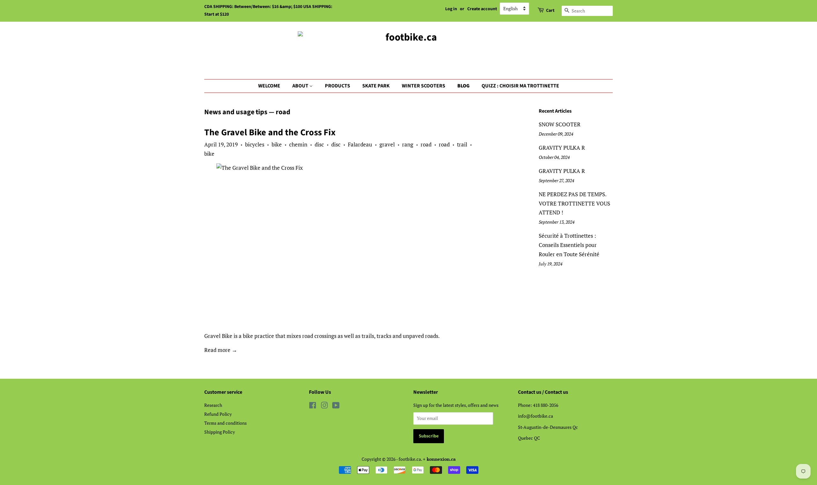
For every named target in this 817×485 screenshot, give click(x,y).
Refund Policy (218, 414)
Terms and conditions (225, 423)
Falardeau (360, 144)
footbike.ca (410, 459)
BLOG (463, 85)
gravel (387, 144)
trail (462, 144)
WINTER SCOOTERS (423, 85)
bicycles (254, 144)
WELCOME (269, 85)
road (426, 144)
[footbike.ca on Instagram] (324, 406)
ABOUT (300, 85)
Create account (482, 9)
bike (277, 144)
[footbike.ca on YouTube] (336, 406)
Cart (550, 10)
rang (407, 144)
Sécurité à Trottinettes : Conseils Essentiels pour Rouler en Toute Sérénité (569, 245)
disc (319, 144)
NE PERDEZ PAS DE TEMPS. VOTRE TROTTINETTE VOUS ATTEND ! (574, 203)
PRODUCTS (337, 85)
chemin (298, 144)
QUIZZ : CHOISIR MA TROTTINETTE (520, 85)
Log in (451, 9)
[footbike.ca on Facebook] (312, 406)
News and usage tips (235, 112)
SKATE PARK (376, 85)
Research (213, 405)
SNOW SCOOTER (560, 124)
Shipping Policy (219, 432)
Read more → (220, 350)
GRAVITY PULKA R (562, 147)
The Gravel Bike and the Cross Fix (269, 132)
